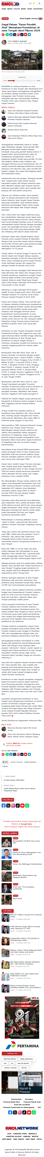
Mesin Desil (17, 899)
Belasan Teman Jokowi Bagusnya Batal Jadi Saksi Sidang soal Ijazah (26, 951)
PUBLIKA (5, 766)
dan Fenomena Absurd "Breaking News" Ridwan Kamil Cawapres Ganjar (24, 735)
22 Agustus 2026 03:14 (22, 955)
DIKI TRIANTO (13, 751)
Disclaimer (29, 1099)
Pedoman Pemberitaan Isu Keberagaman (18, 1107)
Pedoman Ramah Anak (32, 1102)
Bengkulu (33, 1134)
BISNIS (23, 9)
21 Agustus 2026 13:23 (22, 966)
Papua (39, 1139)
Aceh (9, 1134)
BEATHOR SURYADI (10, 1059)
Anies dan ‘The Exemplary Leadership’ (23, 888)
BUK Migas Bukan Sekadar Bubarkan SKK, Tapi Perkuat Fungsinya (25, 963)
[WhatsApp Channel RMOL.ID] (27, 806)
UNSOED (24, 1068)
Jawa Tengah (18, 1139)
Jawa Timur (30, 1139)
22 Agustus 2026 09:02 (23, 931)
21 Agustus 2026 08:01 (23, 919)
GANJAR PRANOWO (30, 762)
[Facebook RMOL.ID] (4, 806)
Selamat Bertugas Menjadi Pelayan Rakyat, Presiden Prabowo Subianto (25, 118)
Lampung (26, 1136)
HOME (4, 9)
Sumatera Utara (20, 1134)
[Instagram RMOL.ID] (13, 806)
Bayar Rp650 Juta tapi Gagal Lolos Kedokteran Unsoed (24, 975)
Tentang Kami (16, 1099)
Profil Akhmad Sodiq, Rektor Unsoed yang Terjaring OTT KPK (25, 928)
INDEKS (10, 9)
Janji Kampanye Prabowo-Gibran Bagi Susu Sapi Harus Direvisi (25, 137)
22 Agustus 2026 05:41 (23, 978)
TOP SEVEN (7, 911)
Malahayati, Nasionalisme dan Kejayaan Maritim (25, 876)
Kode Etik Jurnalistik (22, 1105)
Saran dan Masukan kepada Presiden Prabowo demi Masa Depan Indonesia (23, 112)
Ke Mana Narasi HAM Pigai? (14, 780)
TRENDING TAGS (12, 1053)
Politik (12, 955)
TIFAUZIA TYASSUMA (10, 1068)
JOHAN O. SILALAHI (19, 41)
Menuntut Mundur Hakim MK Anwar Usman (22, 729)
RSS (39, 1107)
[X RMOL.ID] (8, 806)
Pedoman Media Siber (11, 1102)
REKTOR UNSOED (23, 1063)
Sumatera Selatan (13, 1136)
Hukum (12, 919)
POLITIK (17, 9)
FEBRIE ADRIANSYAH (26, 1059)
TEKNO (29, 9)
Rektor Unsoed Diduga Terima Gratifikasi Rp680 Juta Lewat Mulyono (25, 987)
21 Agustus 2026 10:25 (23, 943)
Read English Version (29, 18)
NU (12, 1063)
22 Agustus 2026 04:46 (23, 990)
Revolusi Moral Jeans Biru (18, 130)
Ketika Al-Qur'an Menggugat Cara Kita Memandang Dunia (27, 853)
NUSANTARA (38, 9)
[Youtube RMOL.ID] (22, 806)
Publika (5, 18)
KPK (5, 1063)
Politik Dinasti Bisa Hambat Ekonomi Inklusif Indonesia (22, 124)
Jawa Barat (7, 1139)
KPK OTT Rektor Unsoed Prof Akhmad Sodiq (26, 916)
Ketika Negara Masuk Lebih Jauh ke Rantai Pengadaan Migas (19, 790)
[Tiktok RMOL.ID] (18, 806)
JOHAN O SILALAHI (16, 762)
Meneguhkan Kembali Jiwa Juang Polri (26, 842)
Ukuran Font (22, 77)
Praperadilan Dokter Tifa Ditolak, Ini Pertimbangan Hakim (24, 939)
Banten (35, 1136)
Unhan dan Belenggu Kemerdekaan (27, 864)
